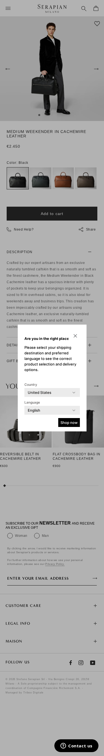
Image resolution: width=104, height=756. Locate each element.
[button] (75, 336)
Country (30, 384)
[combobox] (39, 392)
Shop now (69, 422)
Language (32, 402)
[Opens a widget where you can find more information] (76, 746)
